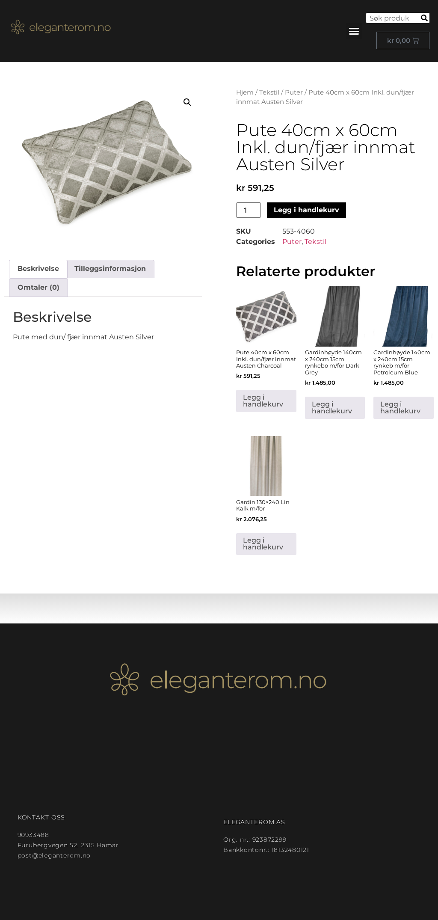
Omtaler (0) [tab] (38, 287)
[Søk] (424, 18)
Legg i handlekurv (306, 210)
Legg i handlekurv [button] (263, 400)
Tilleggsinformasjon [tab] (110, 268)
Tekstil (269, 92)
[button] (354, 31)
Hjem (245, 92)
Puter (294, 92)
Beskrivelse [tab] (38, 268)
